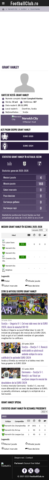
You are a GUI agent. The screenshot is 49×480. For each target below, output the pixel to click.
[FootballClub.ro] (3, 9)
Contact (29, 458)
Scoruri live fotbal (32, 463)
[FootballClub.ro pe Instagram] (37, 472)
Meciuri (27, 122)
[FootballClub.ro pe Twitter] (31, 472)
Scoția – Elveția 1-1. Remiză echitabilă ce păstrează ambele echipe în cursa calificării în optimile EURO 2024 (24, 352)
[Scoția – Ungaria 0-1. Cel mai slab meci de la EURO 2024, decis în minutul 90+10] (24, 306)
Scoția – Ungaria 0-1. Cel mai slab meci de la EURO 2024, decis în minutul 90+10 (24, 325)
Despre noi (19, 458)
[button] (3, 3)
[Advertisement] (24, 37)
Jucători (24, 9)
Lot (34, 122)
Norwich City (12, 9)
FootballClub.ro (24, 3)
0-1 (22, 244)
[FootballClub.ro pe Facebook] (24, 472)
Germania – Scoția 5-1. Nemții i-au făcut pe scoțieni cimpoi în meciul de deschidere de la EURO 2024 (24, 377)
